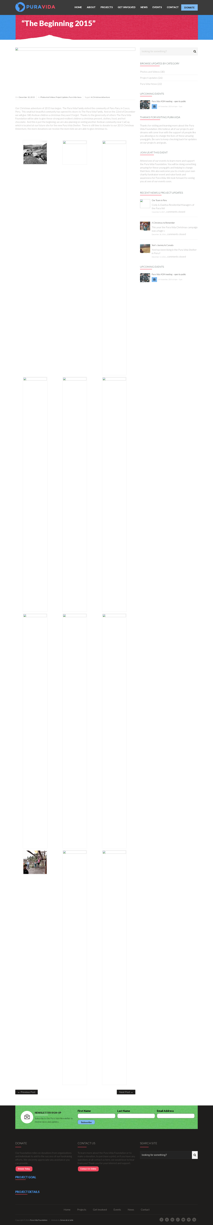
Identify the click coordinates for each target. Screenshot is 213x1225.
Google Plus (178, 1220)
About (91, 7)
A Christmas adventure (100, 97)
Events (157, 7)
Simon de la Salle (66, 1220)
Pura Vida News (75, 97)
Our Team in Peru (159, 200)
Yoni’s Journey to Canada (162, 245)
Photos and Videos (47, 97)
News (144, 7)
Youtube (183, 1220)
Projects (107, 7)
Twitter (167, 1220)
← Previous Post (26, 1091)
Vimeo (189, 1220)
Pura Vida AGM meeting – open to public (169, 101)
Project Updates (62, 97)
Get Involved (127, 7)
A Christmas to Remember (163, 222)
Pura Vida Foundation (38, 1220)
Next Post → (126, 1091)
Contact (173, 7)
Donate (189, 7)
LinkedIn (172, 1220)
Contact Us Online (88, 1169)
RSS (194, 1220)
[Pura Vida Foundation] (36, 7)
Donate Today (24, 1169)
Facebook (161, 1220)
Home (78, 7)
